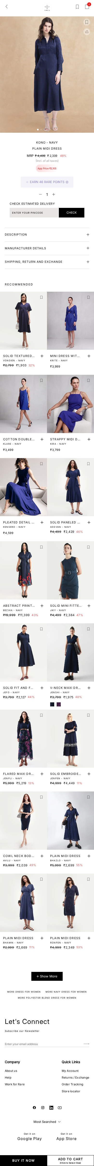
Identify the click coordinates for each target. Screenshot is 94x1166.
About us (11, 1071)
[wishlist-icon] (77, 8)
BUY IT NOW (23, 1160)
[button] (38, 129)
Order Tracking (72, 1084)
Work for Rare (15, 1084)
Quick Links (71, 1062)
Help (8, 1077)
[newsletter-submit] (86, 1044)
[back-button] (6, 6)
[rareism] (47, 8)
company (12, 1062)
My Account (70, 1071)
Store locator (71, 1091)
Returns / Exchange (75, 1077)
